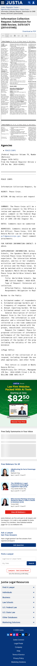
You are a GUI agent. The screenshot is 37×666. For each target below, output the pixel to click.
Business (6, 597)
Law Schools (7, 602)
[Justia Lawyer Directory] (29, 634)
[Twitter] (26, 634)
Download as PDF (29, 31)
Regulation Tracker (12, 7)
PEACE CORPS (10, 150)
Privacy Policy (18, 658)
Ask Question (18, 545)
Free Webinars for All (10, 464)
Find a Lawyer (7, 554)
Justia (3, 7)
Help (18, 651)
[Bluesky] (23, 634)
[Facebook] (14, 634)
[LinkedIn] (8, 634)
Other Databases (9, 617)
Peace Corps (24, 9)
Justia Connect (18, 640)
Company (18, 647)
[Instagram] (17, 634)
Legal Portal (18, 643)
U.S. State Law (8, 612)
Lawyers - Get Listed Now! (18, 570)
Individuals (7, 592)
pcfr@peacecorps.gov (11, 236)
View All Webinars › (18, 512)
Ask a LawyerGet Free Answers (9, 533)
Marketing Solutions (11, 622)
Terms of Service (18, 654)
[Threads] (20, 634)
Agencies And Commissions (10, 9)
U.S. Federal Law (9, 607)
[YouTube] (11, 634)
